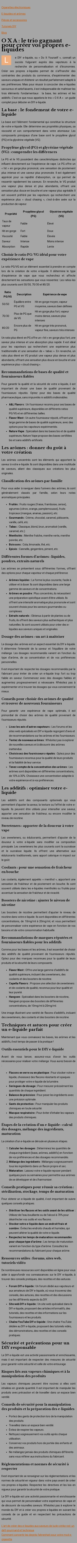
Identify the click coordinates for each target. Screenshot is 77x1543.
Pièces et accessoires (14, 20)
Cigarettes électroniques (15, 7)
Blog (4, 32)
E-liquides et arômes (13, 13)
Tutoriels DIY (8, 26)
